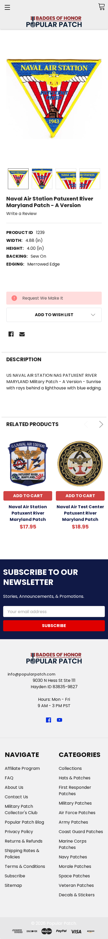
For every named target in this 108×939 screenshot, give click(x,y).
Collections (70, 768)
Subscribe (15, 876)
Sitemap (13, 885)
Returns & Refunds (23, 841)
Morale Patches (75, 866)
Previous (87, 424)
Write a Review (21, 213)
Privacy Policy (19, 832)
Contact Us (16, 797)
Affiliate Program (22, 768)
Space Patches (74, 876)
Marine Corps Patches (73, 844)
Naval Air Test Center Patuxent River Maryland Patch (80, 513)
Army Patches (73, 822)
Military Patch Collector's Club (21, 809)
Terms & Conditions (25, 866)
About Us (14, 787)
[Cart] (101, 6)
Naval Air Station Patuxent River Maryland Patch (28, 513)
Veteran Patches (76, 885)
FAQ (9, 778)
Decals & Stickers (77, 895)
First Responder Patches (75, 790)
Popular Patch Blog (24, 822)
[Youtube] (59, 720)
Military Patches (75, 803)
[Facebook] (11, 334)
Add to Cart (28, 496)
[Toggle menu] (7, 7)
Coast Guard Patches (81, 832)
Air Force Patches (77, 813)
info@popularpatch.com (31, 674)
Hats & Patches (74, 778)
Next (100, 424)
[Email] (22, 334)
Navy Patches (73, 857)
